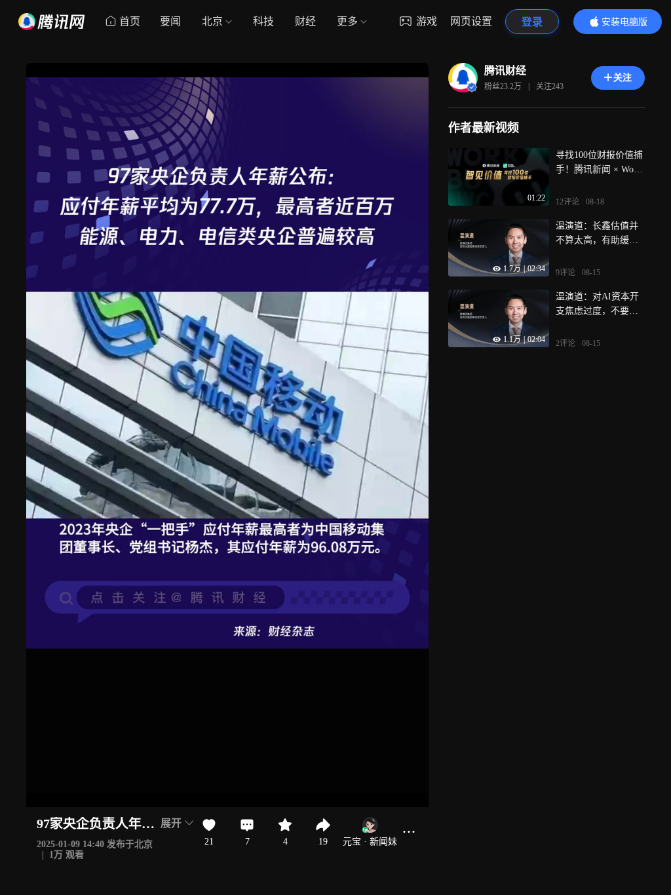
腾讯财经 (505, 70)
